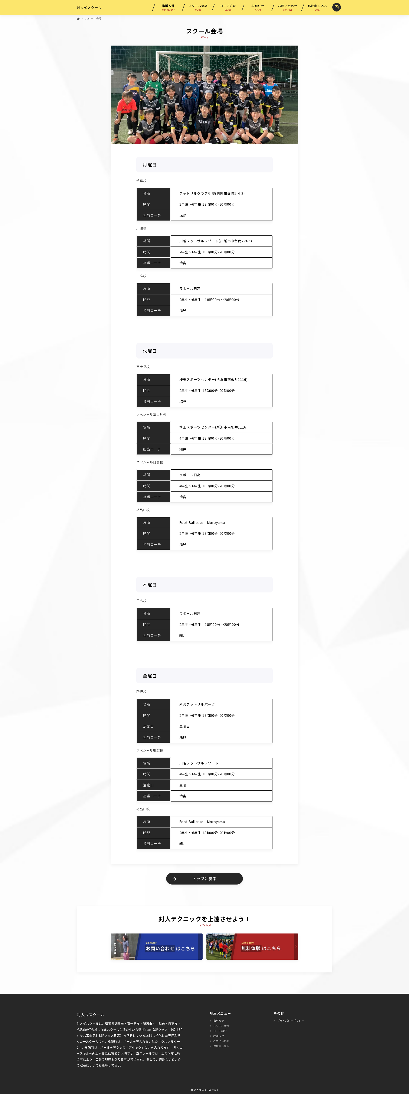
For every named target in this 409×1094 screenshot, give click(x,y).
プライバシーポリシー (290, 1020)
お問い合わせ (287, 7)
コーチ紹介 (228, 7)
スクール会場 (198, 7)
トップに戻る (205, 878)
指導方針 (168, 7)
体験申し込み (317, 7)
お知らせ (257, 7)
